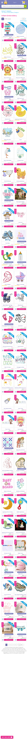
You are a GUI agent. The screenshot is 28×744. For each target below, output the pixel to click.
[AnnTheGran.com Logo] (5, 2)
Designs (9, 11)
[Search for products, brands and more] (25, 6)
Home (3, 11)
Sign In (14, 2)
